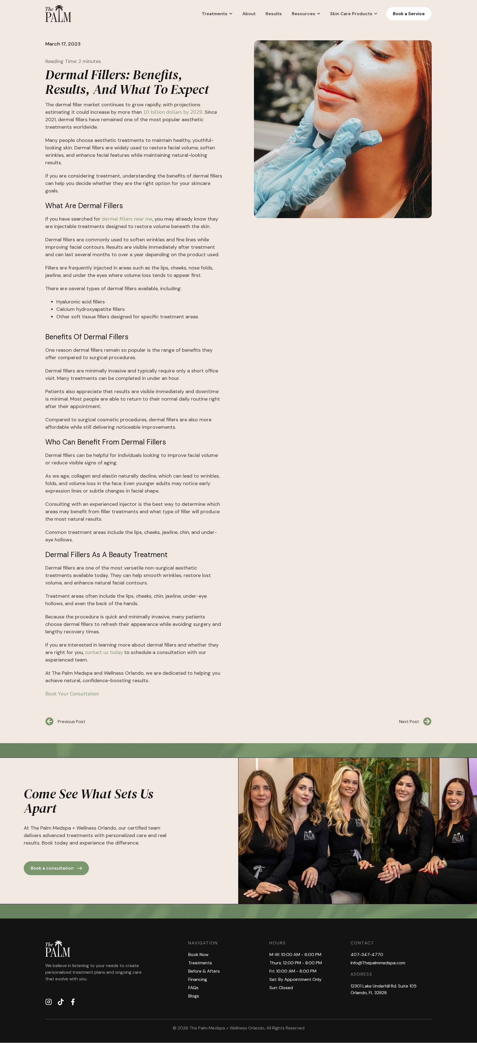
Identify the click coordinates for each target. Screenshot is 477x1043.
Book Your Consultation (72, 693)
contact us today (104, 652)
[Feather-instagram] (48, 1002)
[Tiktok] (60, 1002)
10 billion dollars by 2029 (172, 112)
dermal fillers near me (127, 219)
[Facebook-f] (73, 1002)
